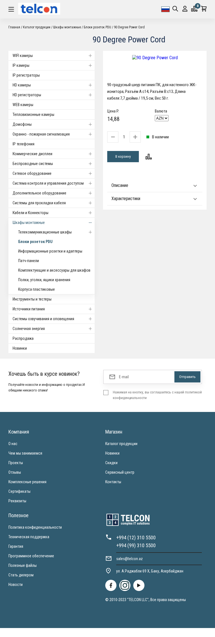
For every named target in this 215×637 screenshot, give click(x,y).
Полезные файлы (22, 565)
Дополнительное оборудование (39, 193)
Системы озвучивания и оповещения (43, 319)
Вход (185, 9)
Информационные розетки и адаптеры (50, 251)
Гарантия (15, 546)
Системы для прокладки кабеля (39, 203)
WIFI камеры (23, 55)
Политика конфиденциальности (35, 527)
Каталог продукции (121, 443)
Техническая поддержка (28, 537)
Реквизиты (17, 501)
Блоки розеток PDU (35, 241)
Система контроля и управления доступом (48, 183)
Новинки (20, 348)
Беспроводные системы (33, 163)
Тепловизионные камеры (33, 114)
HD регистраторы (27, 95)
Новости (15, 584)
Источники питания (29, 309)
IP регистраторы (26, 75)
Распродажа (23, 338)
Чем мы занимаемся (25, 453)
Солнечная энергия (29, 328)
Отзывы (14, 472)
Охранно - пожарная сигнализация (41, 134)
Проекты (15, 462)
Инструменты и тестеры (32, 299)
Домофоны (22, 124)
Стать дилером (21, 575)
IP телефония (23, 144)
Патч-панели (28, 260)
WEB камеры (23, 104)
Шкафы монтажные (29, 222)
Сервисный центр (119, 472)
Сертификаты (19, 491)
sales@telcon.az (129, 558)
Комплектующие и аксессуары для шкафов (54, 270)
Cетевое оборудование (32, 173)
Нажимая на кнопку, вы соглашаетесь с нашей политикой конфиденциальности (157, 395)
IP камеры (21, 65)
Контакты (113, 482)
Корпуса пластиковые (36, 289)
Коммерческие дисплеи (32, 154)
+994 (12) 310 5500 (136, 537)
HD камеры (22, 85)
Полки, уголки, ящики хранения (44, 280)
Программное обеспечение (31, 556)
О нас (12, 443)
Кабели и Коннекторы (30, 212)
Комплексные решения (27, 482)
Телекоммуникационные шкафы (45, 232)
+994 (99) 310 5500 (136, 545)
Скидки (111, 462)
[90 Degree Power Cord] (154, 57)
